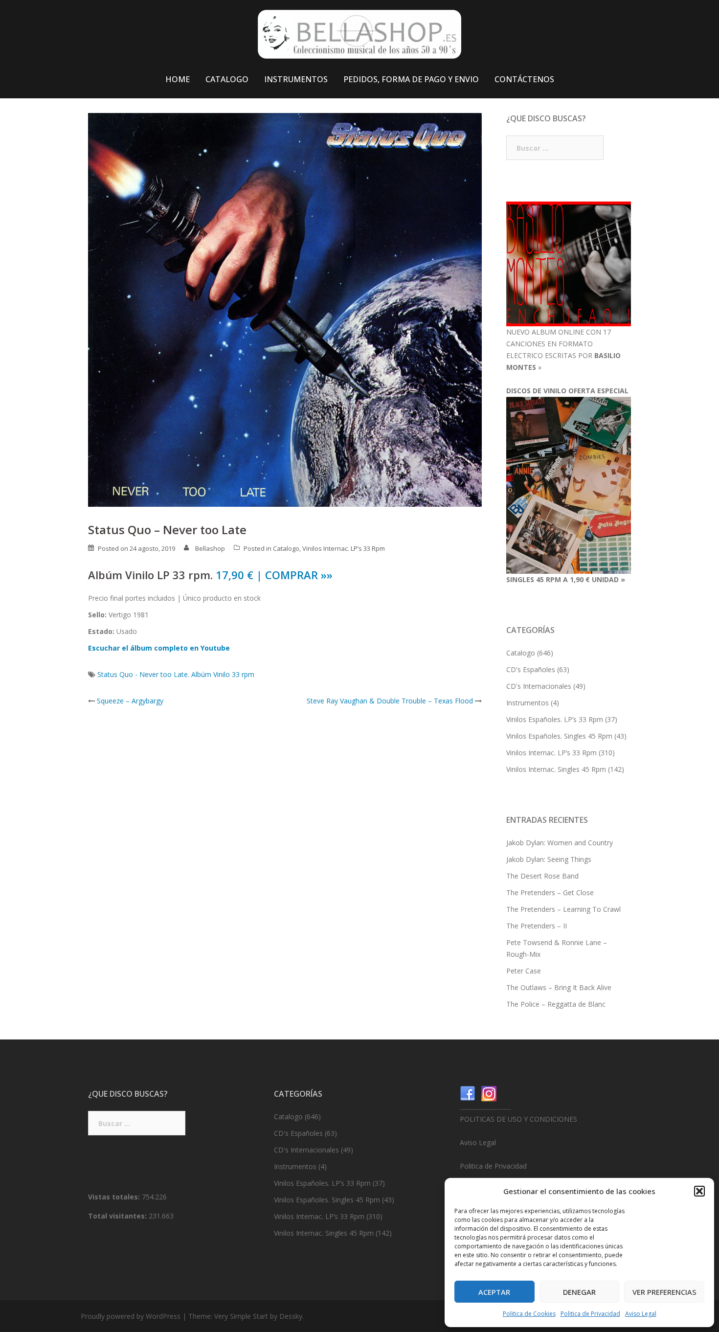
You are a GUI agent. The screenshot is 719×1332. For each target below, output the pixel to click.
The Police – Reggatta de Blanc (556, 1004)
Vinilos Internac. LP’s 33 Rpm (343, 548)
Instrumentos (527, 702)
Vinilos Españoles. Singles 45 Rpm (559, 736)
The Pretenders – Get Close (550, 892)
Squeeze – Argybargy (130, 700)
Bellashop (210, 548)
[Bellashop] (359, 37)
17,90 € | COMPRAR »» (274, 574)
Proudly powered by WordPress (130, 1316)
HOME (177, 79)
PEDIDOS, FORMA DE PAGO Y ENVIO (411, 79)
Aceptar (494, 1292)
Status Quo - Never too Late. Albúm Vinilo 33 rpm (175, 674)
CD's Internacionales (538, 686)
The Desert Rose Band (542, 875)
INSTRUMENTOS (296, 79)
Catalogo (286, 548)
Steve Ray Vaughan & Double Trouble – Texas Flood (390, 700)
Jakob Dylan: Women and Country (559, 842)
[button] (699, 1191)
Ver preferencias (664, 1292)
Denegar (579, 1292)
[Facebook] (467, 1093)
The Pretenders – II (536, 925)
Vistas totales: (115, 1196)
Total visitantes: (118, 1215)
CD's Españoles (530, 669)
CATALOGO (226, 79)
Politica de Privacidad (590, 1313)
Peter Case (523, 970)
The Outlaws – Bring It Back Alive (558, 987)
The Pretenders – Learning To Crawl (563, 909)
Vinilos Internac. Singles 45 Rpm (556, 769)
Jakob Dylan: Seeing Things (548, 859)
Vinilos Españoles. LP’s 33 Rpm (554, 719)
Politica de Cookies (529, 1313)
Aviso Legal (640, 1313)
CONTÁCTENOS (524, 79)
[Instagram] (489, 1093)
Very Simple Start (241, 1316)
